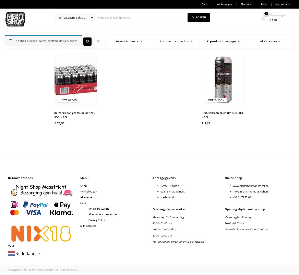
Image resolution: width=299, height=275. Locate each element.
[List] (98, 41)
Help (264, 4)
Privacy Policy (96, 220)
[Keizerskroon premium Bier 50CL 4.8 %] (223, 79)
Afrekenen (246, 4)
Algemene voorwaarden (103, 214)
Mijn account (282, 4)
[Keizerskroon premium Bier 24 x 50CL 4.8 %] (76, 79)
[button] (75, 17)
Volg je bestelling (98, 208)
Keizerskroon (68, 100)
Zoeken (200, 17)
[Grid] (87, 41)
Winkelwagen (224, 4)
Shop (205, 4)
